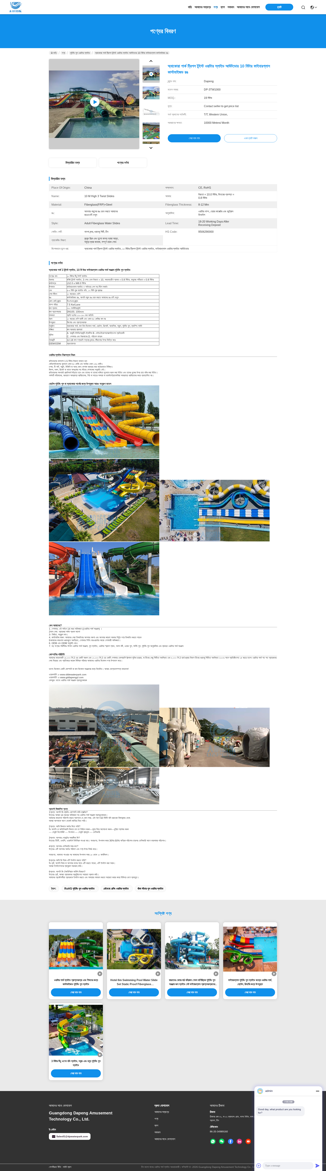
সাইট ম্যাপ (67, 1167)
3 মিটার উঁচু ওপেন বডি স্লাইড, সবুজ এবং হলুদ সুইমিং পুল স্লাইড (76, 1063)
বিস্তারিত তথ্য (73, 162)
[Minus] (317, 1091)
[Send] (317, 1165)
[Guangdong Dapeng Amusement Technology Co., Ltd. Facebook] (231, 1141)
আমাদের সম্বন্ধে (203, 7)
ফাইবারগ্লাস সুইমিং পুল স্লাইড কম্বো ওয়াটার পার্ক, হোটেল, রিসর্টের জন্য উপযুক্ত (250, 982)
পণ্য (216, 7)
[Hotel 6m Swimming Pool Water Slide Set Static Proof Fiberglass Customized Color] (134, 949)
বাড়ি (190, 7)
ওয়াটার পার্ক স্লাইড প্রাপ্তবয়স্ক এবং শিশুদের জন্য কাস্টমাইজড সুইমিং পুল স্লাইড (76, 982)
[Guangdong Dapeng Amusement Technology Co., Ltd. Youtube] (248, 1141)
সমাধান (231, 7)
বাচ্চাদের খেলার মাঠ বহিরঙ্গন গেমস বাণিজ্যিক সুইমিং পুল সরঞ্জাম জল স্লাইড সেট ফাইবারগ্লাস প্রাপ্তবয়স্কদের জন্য (192, 982)
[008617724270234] (213, 1141)
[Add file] (258, 1165)
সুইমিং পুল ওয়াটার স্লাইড (80, 53)
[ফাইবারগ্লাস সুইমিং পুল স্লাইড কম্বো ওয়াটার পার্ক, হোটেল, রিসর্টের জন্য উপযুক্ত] (250, 949)
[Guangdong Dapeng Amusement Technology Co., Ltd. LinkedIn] (239, 1141)
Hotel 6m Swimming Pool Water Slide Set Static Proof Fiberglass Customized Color (134, 982)
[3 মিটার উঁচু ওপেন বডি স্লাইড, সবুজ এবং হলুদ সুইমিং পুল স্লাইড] (76, 1030)
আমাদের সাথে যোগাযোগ (248, 7)
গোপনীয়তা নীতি (55, 1167)
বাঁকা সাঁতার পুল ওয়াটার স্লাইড (150, 888)
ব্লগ (223, 7)
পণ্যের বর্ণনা (123, 162)
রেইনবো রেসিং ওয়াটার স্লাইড (116, 888)
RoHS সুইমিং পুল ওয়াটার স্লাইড (79, 888)
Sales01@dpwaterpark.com (72, 1136)
